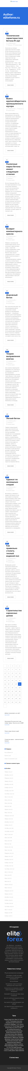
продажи (6, 1048)
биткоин (19, 1032)
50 (5, 702)
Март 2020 (7, 887)
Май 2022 (7, 806)
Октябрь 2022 (8, 790)
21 (8, 680)
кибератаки (10, 1042)
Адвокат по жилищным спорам (12, 482)
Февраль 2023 (8, 778)
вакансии (20, 1034)
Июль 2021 (7, 837)
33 (16, 687)
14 (19, 673)
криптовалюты (9, 1044)
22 (12, 680)
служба (16, 1048)
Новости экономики (10, 758)
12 (12, 673)
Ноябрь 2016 (8, 915)
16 (8, 676)
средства (21, 1048)
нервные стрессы (18, 1044)
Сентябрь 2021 (8, 831)
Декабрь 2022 (8, 784)
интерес (11, 1040)
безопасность (17, 1029)
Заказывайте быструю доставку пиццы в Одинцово (14, 994)
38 (16, 691)
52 (12, 702)
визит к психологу (18, 1035)
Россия (12, 1022)
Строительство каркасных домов (14, 613)
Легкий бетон (13, 418)
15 (5, 676)
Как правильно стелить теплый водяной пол (12, 551)
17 (12, 676)
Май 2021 (7, 843)
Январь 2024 (8, 771)
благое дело (14, 1034)
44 (19, 694)
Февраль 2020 (8, 890)
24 (19, 680)
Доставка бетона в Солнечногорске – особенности (14, 1007)
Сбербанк (13, 1024)
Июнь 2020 (7, 878)
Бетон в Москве (14, 981)
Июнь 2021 (7, 840)
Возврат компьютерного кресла (14, 231)
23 (16, 680)
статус (6, 1050)
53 (16, 702)
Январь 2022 (8, 818)
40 (5, 694)
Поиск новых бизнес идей (12, 731)
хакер (17, 1050)
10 (5, 673)
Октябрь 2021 (8, 828)
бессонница (15, 1030)
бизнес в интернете (11, 1032)
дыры (21, 1039)
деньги (18, 1039)
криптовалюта (17, 1042)
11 (8, 673)
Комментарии (18, 45)
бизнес (20, 1030)
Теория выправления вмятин (13, 356)
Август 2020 (8, 872)
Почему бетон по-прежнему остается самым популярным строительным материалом (14, 990)
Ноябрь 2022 (8, 787)
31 (8, 687)
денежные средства (10, 1039)
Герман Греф (7, 1019)
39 (19, 691)
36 (8, 691)
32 (12, 687)
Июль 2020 (7, 875)
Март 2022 (7, 812)
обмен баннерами (9, 1045)
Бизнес (10, 45)
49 (19, 698)
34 (19, 687)
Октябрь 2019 (8, 903)
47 (12, 698)
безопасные (9, 1030)
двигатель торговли (18, 1037)
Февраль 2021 (8, 853)
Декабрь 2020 (8, 859)
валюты (7, 1035)
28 (16, 684)
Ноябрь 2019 (8, 900)
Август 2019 (8, 909)
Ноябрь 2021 (8, 825)
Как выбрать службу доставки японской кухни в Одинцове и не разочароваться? (14, 977)
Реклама (8, 1022)
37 (12, 691)
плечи (15, 1045)
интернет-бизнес (18, 1040)
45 (5, 698)
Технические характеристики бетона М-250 (14, 38)
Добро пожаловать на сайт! (12, 713)
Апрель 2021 (8, 847)
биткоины (7, 1034)
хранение (21, 1050)
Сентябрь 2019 (8, 906)
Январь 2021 (8, 856)
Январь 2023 (8, 781)
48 (16, 698)
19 (19, 676)
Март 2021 (7, 850)
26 (8, 684)
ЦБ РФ (7, 1027)
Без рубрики (8, 752)
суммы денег (11, 1050)
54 (19, 702)
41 (8, 694)
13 (16, 673)
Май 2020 (7, 881)
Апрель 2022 (8, 809)
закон (6, 1040)
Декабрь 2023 (8, 775)
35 (5, 691)
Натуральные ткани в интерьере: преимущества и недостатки (14, 984)
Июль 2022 (7, 800)
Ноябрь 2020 (8, 862)
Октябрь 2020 (8, 865)
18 (16, 676)
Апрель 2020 (8, 884)
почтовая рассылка (16, 1047)
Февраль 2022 (8, 815)
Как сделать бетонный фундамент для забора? (14, 1003)
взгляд (11, 1035)
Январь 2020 (8, 894)
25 (5, 684)
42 (12, 694)
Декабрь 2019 (8, 897)
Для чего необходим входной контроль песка (14, 999)
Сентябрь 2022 (8, 793)
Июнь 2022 (7, 803)
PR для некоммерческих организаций (14, 973)
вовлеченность (8, 1037)
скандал (11, 1048)
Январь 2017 (8, 912)
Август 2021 (8, 834)
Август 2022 (8, 797)
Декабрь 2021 (8, 822)
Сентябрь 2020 (8, 869)
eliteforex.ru (12, 43)
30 (5, 687)
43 (16, 694)
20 (5, 680)
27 (12, 684)
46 (8, 698)
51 (8, 702)
